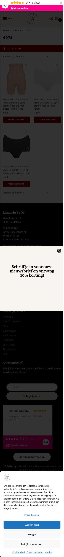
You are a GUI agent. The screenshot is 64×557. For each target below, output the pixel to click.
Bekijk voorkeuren (32, 544)
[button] (59, 250)
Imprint (48, 552)
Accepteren (32, 524)
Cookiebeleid (18, 552)
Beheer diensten (31, 515)
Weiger (32, 534)
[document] (32, 278)
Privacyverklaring (34, 552)
